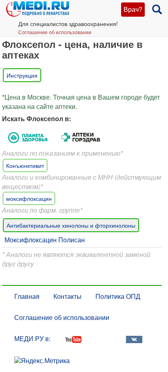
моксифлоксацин (29, 198)
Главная (27, 296)
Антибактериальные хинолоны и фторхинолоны (71, 225)
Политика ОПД (117, 296)
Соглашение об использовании (54, 31)
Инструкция (22, 75)
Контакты (67, 296)
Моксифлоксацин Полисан (44, 239)
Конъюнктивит (25, 165)
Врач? (133, 9)
